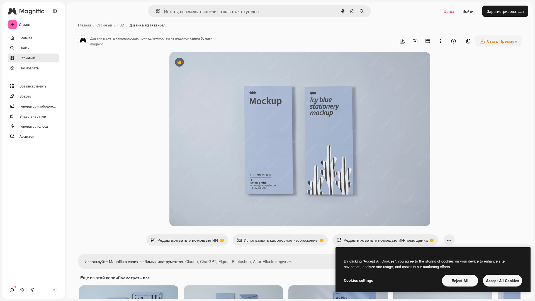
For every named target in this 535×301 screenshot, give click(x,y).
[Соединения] (12, 289)
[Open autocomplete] (156, 11)
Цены (449, 11)
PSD (120, 25)
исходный (206, 63)
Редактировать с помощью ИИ (184, 241)
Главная (84, 25)
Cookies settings (358, 280)
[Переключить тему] (32, 289)
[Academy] (22, 289)
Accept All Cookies (502, 280)
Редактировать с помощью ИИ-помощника (382, 241)
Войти (468, 11)
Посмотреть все (134, 277)
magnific (96, 44)
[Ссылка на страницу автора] (83, 41)
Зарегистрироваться (505, 11)
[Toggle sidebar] (54, 11)
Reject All (460, 280)
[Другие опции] (440, 41)
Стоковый (104, 25)
